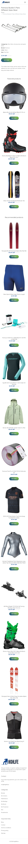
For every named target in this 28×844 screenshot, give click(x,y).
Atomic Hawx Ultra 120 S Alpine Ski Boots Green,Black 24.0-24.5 (14, 652)
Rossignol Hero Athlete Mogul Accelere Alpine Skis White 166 (14, 697)
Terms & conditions (6, 827)
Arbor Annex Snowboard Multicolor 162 (14, 200)
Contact (3, 825)
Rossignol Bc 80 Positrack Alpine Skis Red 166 (14, 251)
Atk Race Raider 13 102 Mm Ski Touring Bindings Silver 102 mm (14, 607)
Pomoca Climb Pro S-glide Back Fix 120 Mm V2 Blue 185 (14, 338)
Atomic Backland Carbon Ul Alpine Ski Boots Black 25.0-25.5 (14, 156)
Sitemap (3, 833)
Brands (3, 793)
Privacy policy (4, 830)
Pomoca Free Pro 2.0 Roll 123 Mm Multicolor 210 (14, 472)
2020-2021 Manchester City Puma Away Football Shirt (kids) (14, 517)
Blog (2, 822)
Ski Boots (3, 804)
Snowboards (4, 812)
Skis (9, 44)
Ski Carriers (4, 796)
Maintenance (4, 798)
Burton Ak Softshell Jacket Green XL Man (14, 428)
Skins (12, 44)
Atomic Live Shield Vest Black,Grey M (14, 741)
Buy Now (6, 60)
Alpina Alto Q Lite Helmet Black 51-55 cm (14, 112)
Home (2, 12)
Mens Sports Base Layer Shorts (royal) (14, 294)
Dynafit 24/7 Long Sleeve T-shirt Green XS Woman (14, 383)
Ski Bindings (4, 801)
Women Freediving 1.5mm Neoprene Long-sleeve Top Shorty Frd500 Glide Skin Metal (14, 562)
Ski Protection (4, 807)
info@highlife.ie (5, 784)
